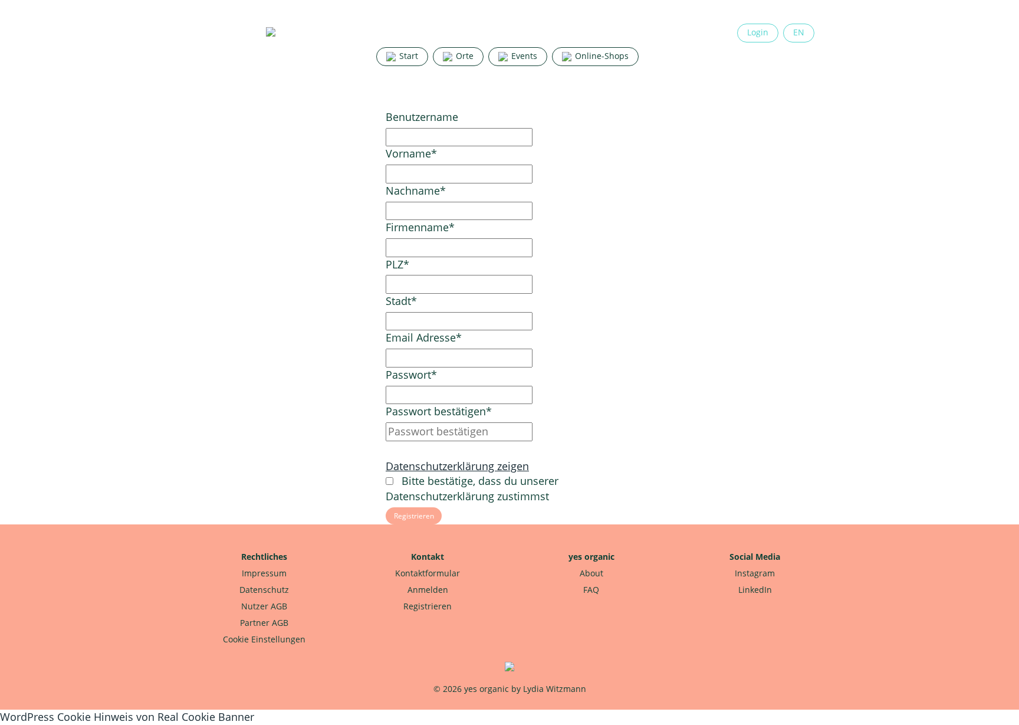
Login (757, 32)
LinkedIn (755, 589)
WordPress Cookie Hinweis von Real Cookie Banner (127, 717)
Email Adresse (424, 337)
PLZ (397, 264)
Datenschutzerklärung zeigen (457, 466)
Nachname (416, 190)
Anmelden (427, 589)
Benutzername (422, 117)
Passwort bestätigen (439, 411)
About (591, 573)
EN (798, 32)
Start (407, 55)
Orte (463, 55)
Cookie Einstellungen (264, 639)
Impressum (264, 573)
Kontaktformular (427, 573)
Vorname (411, 153)
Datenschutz (264, 589)
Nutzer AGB (264, 606)
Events (523, 55)
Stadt (401, 301)
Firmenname (420, 227)
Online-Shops (601, 55)
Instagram (755, 573)
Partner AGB (264, 622)
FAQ (591, 589)
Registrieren (427, 606)
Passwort (411, 375)
